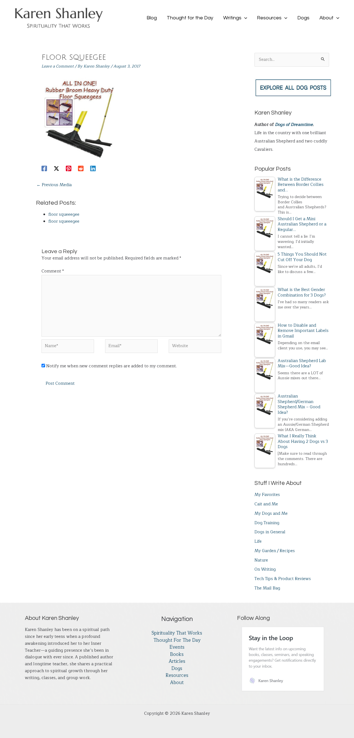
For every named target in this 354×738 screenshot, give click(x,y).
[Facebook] (44, 168)
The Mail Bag (267, 588)
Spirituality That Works (177, 633)
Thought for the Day (177, 640)
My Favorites (267, 494)
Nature (261, 560)
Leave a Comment (57, 66)
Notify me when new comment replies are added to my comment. (111, 366)
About (177, 682)
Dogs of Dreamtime (294, 124)
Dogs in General (269, 532)
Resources (177, 675)
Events (177, 647)
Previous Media (54, 184)
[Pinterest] (68, 168)
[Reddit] (81, 168)
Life (258, 541)
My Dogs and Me (271, 513)
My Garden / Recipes (274, 550)
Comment (52, 271)
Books (177, 654)
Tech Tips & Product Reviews (282, 578)
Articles (177, 661)
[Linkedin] (93, 168)
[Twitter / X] (56, 168)
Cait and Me (266, 504)
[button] (244, 18)
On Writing (265, 569)
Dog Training (266, 522)
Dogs (176, 668)
